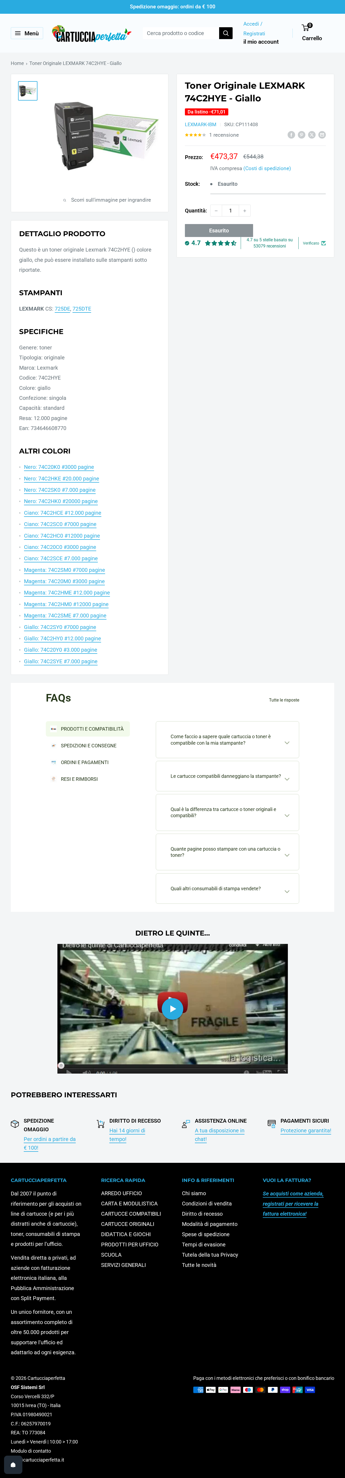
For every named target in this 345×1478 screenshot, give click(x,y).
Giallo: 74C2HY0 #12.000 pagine (62, 638)
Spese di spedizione (206, 1234)
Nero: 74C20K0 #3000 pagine (59, 467)
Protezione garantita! (306, 1130)
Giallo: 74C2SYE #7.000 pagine (61, 661)
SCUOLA (111, 1255)
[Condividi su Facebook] (291, 135)
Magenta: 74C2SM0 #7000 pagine (64, 570)
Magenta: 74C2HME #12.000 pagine (67, 592)
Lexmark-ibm (200, 125)
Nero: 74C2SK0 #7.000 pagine (60, 490)
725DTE (82, 308)
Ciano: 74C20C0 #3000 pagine (60, 547)
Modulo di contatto (31, 1451)
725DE (62, 308)
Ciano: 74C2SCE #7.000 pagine (61, 558)
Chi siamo (194, 1193)
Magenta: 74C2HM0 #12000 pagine (66, 604)
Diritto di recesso (202, 1214)
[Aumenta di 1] (244, 210)
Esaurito (219, 231)
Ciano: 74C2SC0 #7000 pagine (60, 524)
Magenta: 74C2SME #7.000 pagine (65, 615)
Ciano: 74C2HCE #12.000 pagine (62, 513)
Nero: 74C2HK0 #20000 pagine (61, 501)
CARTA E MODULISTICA (129, 1203)
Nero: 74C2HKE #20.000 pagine (61, 478)
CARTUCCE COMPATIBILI (131, 1214)
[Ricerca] (226, 33)
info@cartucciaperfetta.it (37, 1460)
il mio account (261, 42)
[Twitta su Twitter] (312, 135)
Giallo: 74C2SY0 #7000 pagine (60, 627)
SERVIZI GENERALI (123, 1265)
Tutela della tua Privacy (210, 1255)
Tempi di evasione (204, 1244)
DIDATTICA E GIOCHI (126, 1234)
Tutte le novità (199, 1265)
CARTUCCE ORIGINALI (127, 1224)
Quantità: (196, 210)
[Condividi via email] (322, 135)
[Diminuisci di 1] (216, 210)
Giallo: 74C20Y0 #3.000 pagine (60, 650)
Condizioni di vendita (207, 1203)
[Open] (13, 1465)
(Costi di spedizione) (267, 168)
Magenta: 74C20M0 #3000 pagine (64, 581)
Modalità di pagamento (209, 1224)
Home (17, 63)
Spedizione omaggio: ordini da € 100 (172, 7)
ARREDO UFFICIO (121, 1193)
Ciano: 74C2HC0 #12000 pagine (62, 535)
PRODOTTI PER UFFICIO (129, 1244)
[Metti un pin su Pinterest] (301, 135)
